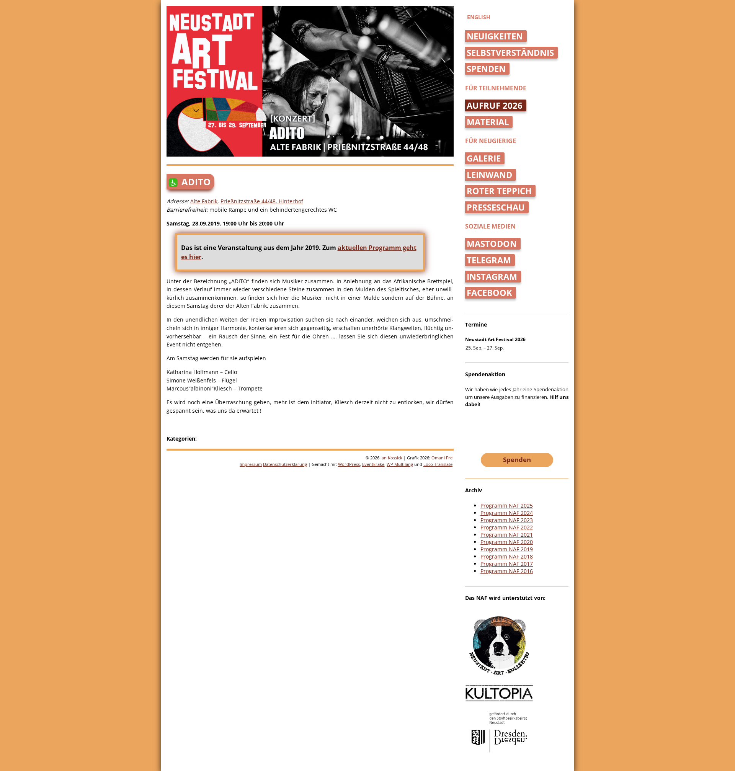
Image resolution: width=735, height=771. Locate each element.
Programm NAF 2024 (506, 512)
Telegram (489, 260)
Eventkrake (373, 464)
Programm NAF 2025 (506, 505)
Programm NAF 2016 (506, 571)
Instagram (492, 277)
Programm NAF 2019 (506, 549)
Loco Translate (437, 464)
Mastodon (492, 244)
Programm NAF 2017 (506, 563)
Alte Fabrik (203, 201)
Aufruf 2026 (495, 105)
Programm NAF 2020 (506, 542)
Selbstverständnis (510, 53)
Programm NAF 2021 (506, 534)
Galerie (484, 158)
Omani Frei (442, 458)
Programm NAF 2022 (506, 527)
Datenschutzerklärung (285, 464)
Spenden (486, 69)
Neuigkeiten (495, 36)
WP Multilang (400, 464)
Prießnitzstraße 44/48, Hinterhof (261, 201)
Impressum (251, 464)
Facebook (489, 293)
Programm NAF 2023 (506, 520)
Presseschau (496, 207)
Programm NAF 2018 (506, 556)
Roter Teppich (499, 191)
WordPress (349, 464)
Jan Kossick (391, 458)
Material (488, 122)
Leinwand (489, 175)
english (478, 17)
